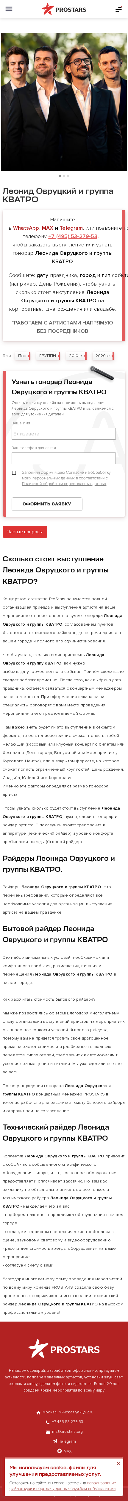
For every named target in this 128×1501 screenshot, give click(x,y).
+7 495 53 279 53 (67, 1421)
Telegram (71, 228)
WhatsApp (26, 228)
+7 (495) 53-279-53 (72, 236)
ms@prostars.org (67, 1431)
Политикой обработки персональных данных (64, 483)
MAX (48, 228)
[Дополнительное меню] (119, 9)
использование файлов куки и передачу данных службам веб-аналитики (63, 1485)
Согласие (75, 472)
